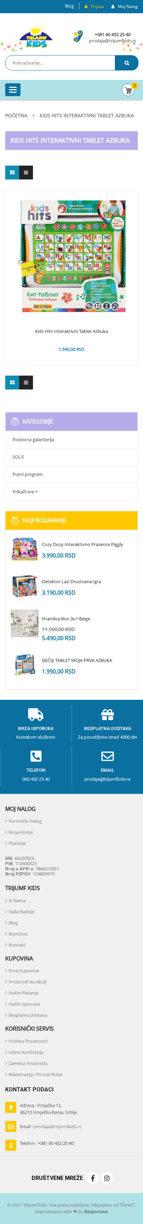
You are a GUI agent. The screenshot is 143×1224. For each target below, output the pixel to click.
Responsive (95, 1211)
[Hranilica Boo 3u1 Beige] (25, 623)
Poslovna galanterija (33, 439)
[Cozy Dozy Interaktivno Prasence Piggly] (25, 549)
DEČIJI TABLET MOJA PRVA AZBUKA (77, 660)
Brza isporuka (35, 728)
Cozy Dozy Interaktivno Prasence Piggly (82, 544)
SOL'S (18, 457)
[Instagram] (107, 1178)
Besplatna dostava (107, 728)
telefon (35, 770)
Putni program (27, 474)
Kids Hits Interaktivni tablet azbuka (71, 331)
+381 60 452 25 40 (113, 34)
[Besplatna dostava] (107, 715)
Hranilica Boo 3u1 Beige (66, 618)
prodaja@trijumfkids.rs (112, 40)
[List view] (26, 172)
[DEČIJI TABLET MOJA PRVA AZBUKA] (25, 665)
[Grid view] (12, 172)
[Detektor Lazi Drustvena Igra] (25, 586)
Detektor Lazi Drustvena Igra (71, 581)
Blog (69, 6)
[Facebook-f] (92, 1178)
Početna (16, 115)
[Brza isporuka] (36, 715)
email (107, 770)
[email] (107, 756)
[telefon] (36, 756)
